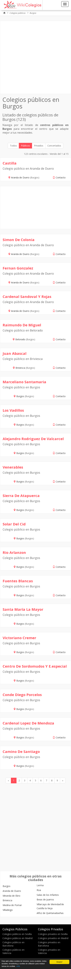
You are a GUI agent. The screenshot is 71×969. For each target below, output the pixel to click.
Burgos (33, 13)
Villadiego (8, 909)
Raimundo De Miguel (22, 324)
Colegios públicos (17, 13)
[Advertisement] (35, 57)
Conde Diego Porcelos (22, 694)
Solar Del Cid (14, 523)
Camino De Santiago (21, 751)
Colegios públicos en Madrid (17, 938)
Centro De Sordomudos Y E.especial (35, 666)
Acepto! (59, 962)
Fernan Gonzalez (18, 268)
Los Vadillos (13, 410)
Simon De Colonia (19, 239)
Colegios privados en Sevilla (53, 934)
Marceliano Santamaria (24, 381)
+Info (18, 966)
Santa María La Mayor (23, 609)
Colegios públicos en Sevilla (17, 934)
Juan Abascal (14, 353)
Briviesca (21, 367)
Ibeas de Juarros (45, 899)
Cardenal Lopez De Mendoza (28, 723)
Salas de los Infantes (48, 894)
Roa (39, 890)
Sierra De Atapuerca (21, 495)
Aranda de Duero (20, 177)
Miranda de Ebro (11, 895)
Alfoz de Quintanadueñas (50, 913)
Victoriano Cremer (19, 637)
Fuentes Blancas (18, 580)
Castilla (10, 163)
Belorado (20, 339)
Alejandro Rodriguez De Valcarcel (33, 438)
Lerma (40, 885)
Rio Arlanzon (14, 552)
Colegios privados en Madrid (53, 938)
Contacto (61, 177)
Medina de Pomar (12, 905)
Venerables (13, 467)
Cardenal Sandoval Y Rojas (27, 296)
